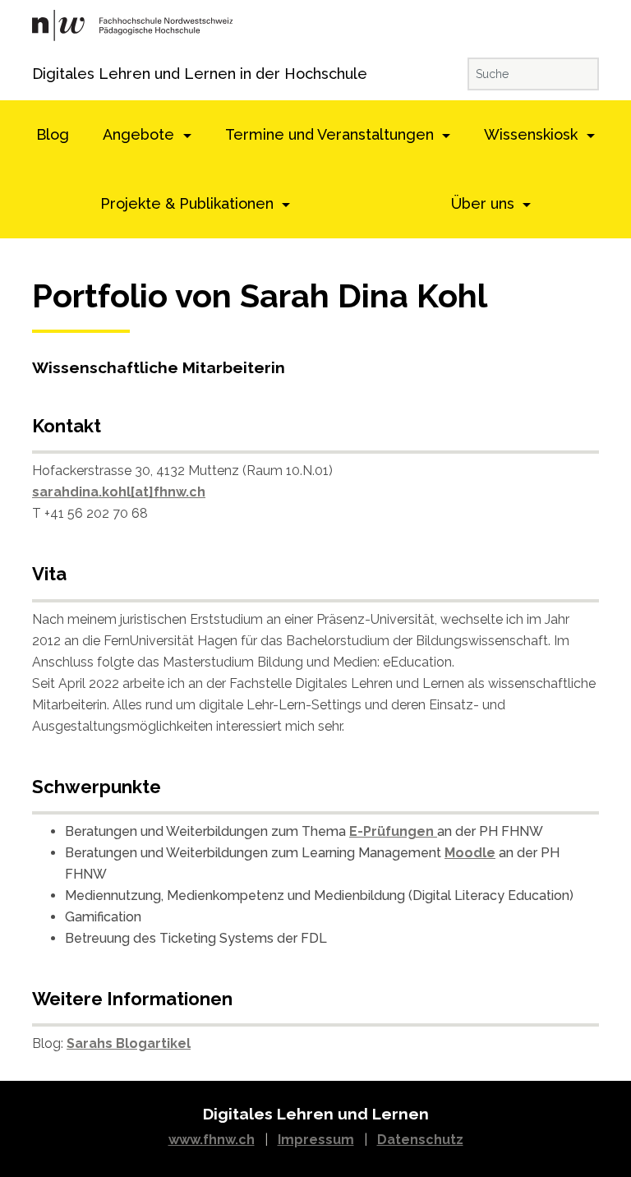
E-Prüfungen (393, 831)
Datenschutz (420, 1139)
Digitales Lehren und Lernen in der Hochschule (54, 73)
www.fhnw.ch (211, 1139)
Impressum (316, 1139)
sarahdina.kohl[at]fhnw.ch (118, 492)
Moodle (469, 853)
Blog (52, 134)
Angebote (140, 134)
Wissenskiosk (533, 134)
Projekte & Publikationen (189, 203)
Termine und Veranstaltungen (331, 134)
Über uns (484, 203)
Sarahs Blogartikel (129, 1043)
